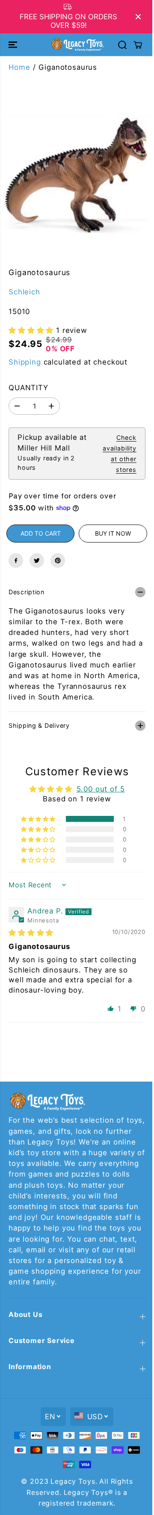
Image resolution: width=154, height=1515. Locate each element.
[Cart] (137, 45)
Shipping (25, 362)
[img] (31, 928)
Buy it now (113, 533)
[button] (14, 44)
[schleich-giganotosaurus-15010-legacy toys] (77, 179)
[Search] (122, 45)
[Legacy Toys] (77, 44)
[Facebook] (16, 560)
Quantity (28, 387)
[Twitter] (37, 560)
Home (19, 67)
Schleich (24, 292)
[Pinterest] (57, 560)
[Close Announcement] (138, 16)
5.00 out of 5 (98, 784)
